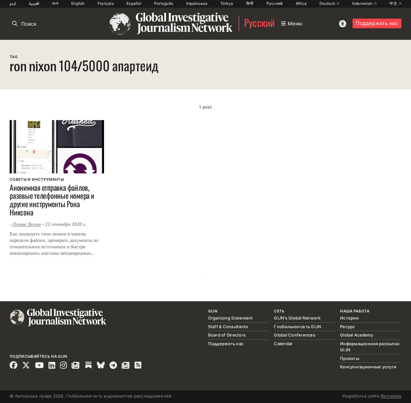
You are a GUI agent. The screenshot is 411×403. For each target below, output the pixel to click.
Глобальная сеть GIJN (297, 326)
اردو (13, 3)
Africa (301, 3)
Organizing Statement (230, 317)
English (78, 3)
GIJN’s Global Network (297, 317)
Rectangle (391, 396)
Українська (196, 3)
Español (134, 3)
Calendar (283, 343)
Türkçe (226, 3)
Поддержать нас (377, 23)
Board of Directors (227, 334)
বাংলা (55, 3)
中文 (393, 3)
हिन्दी (250, 3)
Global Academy (356, 334)
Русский (275, 3)
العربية (34, 3)
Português (163, 3)
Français (106, 3)
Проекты (349, 358)
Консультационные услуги (368, 366)
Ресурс (347, 326)
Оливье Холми (27, 224)
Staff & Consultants (228, 326)
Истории (349, 317)
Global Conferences (294, 334)
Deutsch (327, 3)
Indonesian (363, 3)
